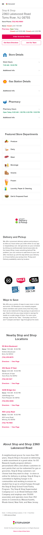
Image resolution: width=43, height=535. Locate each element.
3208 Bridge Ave (9, 390)
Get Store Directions (11, 43)
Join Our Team (31, 43)
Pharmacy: (6, 29)
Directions (5, 362)
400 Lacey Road (8, 412)
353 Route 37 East (9, 368)
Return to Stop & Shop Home (21, 531)
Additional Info (9, 70)
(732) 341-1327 (7, 379)
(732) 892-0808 (8, 401)
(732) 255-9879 (7, 357)
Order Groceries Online (21, 37)
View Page (15, 362)
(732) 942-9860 (17, 22)
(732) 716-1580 (7, 423)
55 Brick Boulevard (9, 346)
